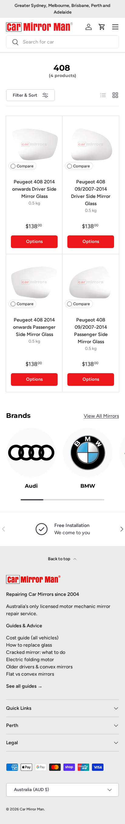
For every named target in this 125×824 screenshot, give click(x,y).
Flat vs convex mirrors (30, 674)
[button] (102, 27)
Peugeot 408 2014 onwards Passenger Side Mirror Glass (34, 327)
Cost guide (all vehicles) (32, 638)
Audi (31, 486)
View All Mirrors (101, 416)
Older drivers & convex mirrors (39, 667)
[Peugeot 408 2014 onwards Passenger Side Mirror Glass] (34, 282)
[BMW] (88, 452)
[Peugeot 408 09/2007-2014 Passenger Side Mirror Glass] (90, 282)
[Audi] (31, 452)
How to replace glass (29, 645)
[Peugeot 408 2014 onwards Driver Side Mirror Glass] (34, 144)
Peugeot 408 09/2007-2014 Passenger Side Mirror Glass (91, 330)
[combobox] (62, 42)
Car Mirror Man (32, 809)
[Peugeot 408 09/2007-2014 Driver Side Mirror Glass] (90, 144)
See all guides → (24, 686)
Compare (25, 166)
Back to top (59, 558)
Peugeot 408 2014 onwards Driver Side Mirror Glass (34, 189)
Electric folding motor (30, 659)
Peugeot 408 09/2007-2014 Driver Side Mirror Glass (90, 192)
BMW (87, 486)
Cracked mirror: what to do (35, 652)
